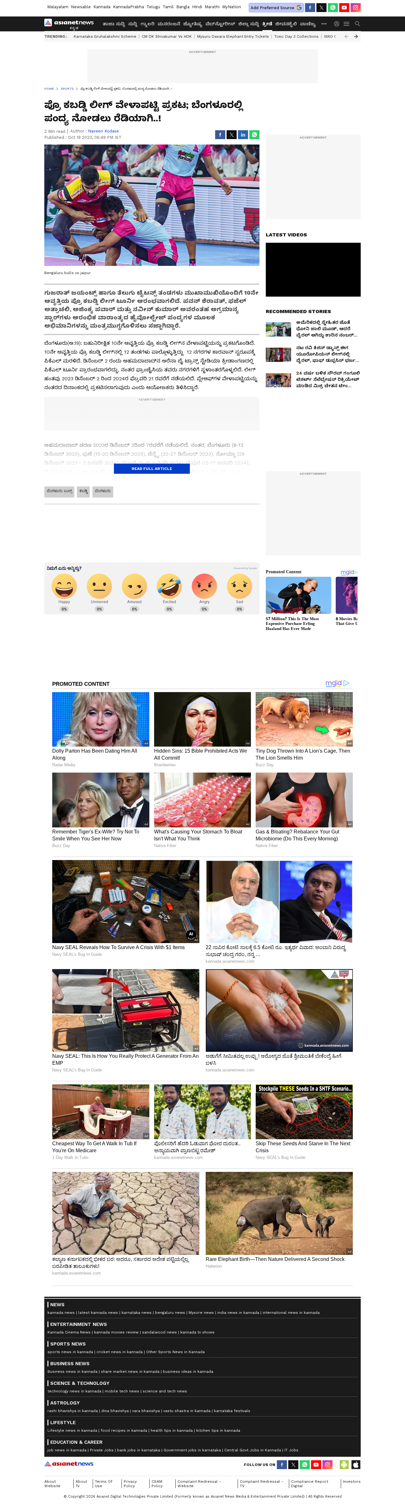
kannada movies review (116, 1332)
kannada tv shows (197, 1332)
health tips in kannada (172, 1430)
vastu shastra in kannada (186, 1411)
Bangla (183, 6)
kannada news (61, 1312)
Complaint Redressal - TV (261, 1483)
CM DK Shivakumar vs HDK (167, 36)
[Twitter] (321, 7)
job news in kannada (66, 1450)
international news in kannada (291, 1312)
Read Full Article (152, 468)
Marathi (212, 6)
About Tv (81, 1483)
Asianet (68, 1464)
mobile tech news (122, 1391)
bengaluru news (170, 1312)
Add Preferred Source (272, 7)
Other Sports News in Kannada (175, 1352)
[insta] (356, 7)
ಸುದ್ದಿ (132, 23)
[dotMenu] (324, 24)
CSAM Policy (157, 1483)
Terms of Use (103, 1483)
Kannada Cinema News (68, 1332)
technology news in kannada (74, 1391)
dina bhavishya (115, 1411)
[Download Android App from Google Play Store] (344, 1464)
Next (356, 36)
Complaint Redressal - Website (199, 1483)
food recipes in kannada (124, 1430)
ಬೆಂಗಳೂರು (103, 491)
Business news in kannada (72, 1371)
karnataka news (137, 1312)
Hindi (197, 6)
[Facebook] (310, 7)
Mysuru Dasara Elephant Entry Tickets (233, 36)
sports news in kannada (70, 1352)
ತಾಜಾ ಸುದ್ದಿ (114, 23)
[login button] (338, 24)
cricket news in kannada (120, 1352)
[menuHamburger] (347, 23)
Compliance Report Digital (309, 1483)
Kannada (101, 6)
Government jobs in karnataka (192, 1450)
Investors (352, 1481)
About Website (52, 1483)
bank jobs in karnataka (138, 1450)
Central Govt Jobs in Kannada (252, 1450)
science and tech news (165, 1391)
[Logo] (71, 23)
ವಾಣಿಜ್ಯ (308, 23)
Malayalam (57, 6)
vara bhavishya (146, 1411)
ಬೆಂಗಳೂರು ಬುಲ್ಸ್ (59, 491)
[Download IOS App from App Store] (356, 1464)
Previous (346, 36)
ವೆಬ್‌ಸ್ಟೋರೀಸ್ (220, 23)
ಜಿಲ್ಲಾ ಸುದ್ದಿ (248, 23)
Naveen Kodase (103, 131)
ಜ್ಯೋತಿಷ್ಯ (192, 23)
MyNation (231, 6)
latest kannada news (98, 1312)
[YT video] (344, 7)
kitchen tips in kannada (218, 1430)
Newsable (81, 6)
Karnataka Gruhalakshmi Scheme (105, 36)
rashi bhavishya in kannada (72, 1411)
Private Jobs (102, 1450)
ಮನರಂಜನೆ (169, 23)
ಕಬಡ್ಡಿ (83, 491)
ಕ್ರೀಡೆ (267, 23)
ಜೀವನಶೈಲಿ (286, 23)
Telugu (153, 6)
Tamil (168, 6)
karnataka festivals (232, 1411)
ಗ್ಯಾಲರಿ (147, 23)
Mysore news (201, 1312)
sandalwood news (159, 1332)
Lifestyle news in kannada (72, 1430)
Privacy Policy (130, 1483)
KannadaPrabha (128, 6)
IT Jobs (291, 1450)
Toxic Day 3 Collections (296, 36)
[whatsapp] (333, 7)
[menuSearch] (357, 23)
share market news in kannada (130, 1371)
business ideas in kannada (188, 1371)
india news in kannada (238, 1312)
